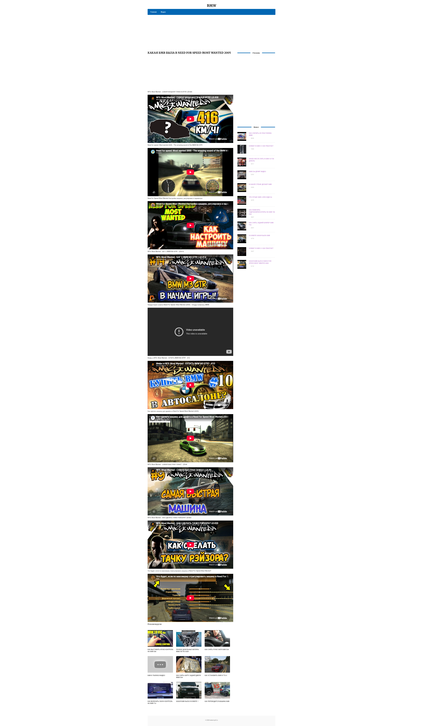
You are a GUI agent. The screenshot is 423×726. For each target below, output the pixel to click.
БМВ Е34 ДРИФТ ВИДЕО (257, 171)
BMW (211, 5)
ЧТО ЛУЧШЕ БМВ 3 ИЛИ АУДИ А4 (260, 197)
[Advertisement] (211, 31)
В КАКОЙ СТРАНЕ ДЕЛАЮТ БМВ (260, 184)
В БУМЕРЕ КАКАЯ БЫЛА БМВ (259, 235)
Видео (163, 12)
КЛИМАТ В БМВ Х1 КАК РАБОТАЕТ (261, 146)
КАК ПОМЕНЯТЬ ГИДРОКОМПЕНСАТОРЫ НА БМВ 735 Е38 (262, 212)
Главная (153, 12)
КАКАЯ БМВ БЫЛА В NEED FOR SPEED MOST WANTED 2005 (260, 262)
